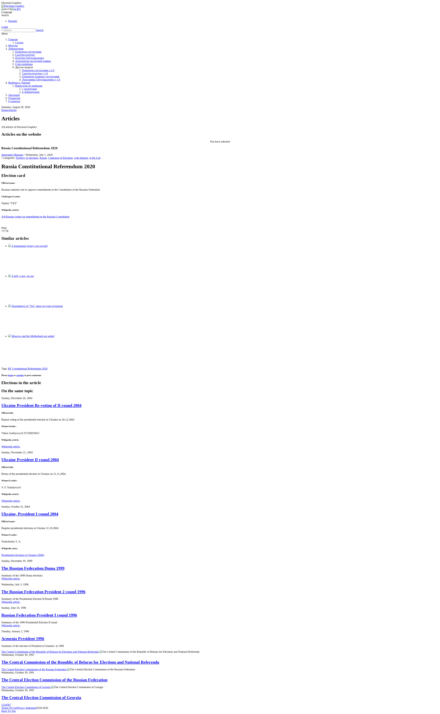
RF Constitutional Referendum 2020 (27, 368)
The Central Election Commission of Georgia (26, 687)
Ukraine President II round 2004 (30, 459)
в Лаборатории (31, 91)
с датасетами (29, 88)
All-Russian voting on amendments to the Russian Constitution (35, 216)
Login (4, 26)
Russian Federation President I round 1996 (39, 615)
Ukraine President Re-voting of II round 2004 (41, 405)
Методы (13, 45)
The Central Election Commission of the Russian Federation (34, 669)
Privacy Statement (26, 707)
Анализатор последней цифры (33, 61)
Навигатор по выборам (28, 85)
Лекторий (14, 95)
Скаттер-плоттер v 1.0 (35, 73)
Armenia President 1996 (22, 638)
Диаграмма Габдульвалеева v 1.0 (41, 79)
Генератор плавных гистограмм (40, 76)
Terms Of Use (9, 707)
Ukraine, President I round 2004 (29, 514)
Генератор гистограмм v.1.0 (38, 70)
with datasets (81, 157)
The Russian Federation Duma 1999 (32, 568)
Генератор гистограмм (28, 51)
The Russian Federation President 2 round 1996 (43, 592)
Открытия (14, 98)
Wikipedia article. (10, 446)
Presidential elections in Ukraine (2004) (22, 555)
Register (12, 21)
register (20, 375)
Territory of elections (27, 157)
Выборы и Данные (19, 82)
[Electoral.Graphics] (12, 5)
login (10, 375)
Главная (13, 39)
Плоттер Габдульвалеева (29, 57)
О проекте (14, 101)
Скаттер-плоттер (25, 54)
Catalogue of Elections (60, 157)
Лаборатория (15, 48)
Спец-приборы (24, 64)
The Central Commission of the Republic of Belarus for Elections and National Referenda (50, 651)
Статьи (19, 42)
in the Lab (94, 157)
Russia (43, 157)
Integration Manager (12, 154)
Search (39, 30)
